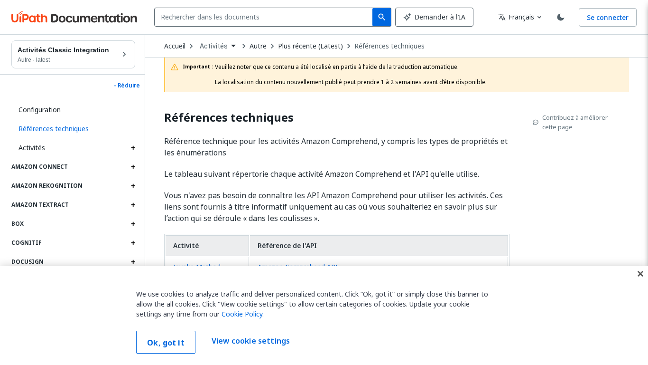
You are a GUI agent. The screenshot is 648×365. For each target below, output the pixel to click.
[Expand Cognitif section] (132, 243)
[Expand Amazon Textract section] (132, 205)
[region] (324, 315)
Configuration (40, 110)
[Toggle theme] (560, 17)
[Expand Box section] (132, 224)
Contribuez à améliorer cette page (575, 122)
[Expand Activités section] (132, 148)
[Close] (640, 274)
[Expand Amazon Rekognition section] (132, 186)
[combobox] (265, 17)
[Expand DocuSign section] (132, 262)
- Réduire (127, 85)
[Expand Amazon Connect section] (132, 167)
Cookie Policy (242, 314)
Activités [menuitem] (214, 46)
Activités (32, 148)
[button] (73, 128)
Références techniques (389, 46)
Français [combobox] (516, 17)
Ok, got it (166, 342)
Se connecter (608, 17)
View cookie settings (251, 341)
